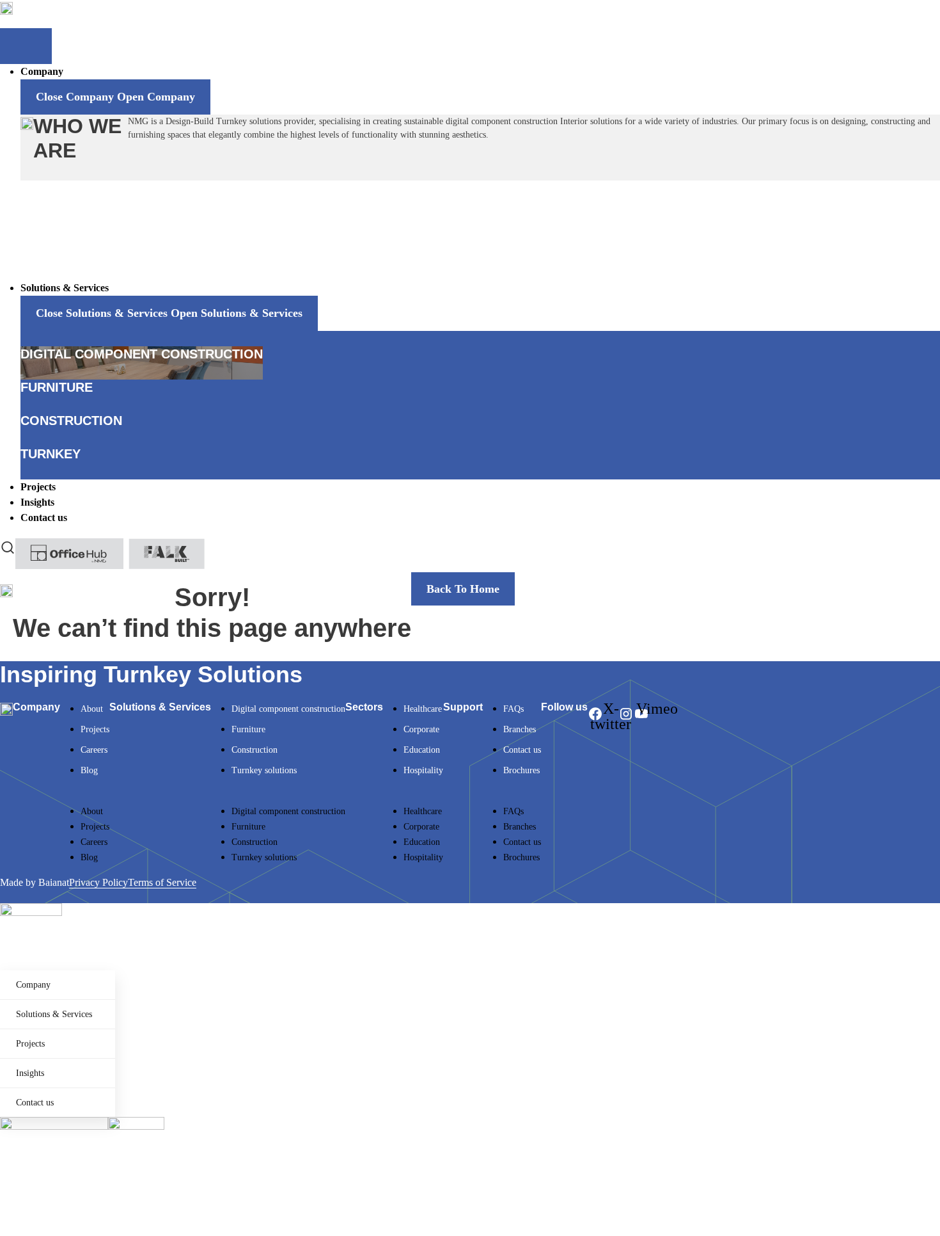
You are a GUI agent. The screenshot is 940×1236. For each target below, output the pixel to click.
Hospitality (423, 770)
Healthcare (422, 709)
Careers (94, 750)
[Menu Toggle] (26, 46)
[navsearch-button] (7, 546)
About (92, 709)
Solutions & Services (54, 1014)
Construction (254, 750)
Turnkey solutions (264, 770)
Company (33, 985)
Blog (89, 770)
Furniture (248, 729)
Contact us (522, 750)
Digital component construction (288, 709)
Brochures (521, 770)
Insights (30, 1073)
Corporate (421, 729)
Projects (95, 729)
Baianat (53, 882)
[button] (84, 795)
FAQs (513, 709)
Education (421, 750)
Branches (519, 729)
